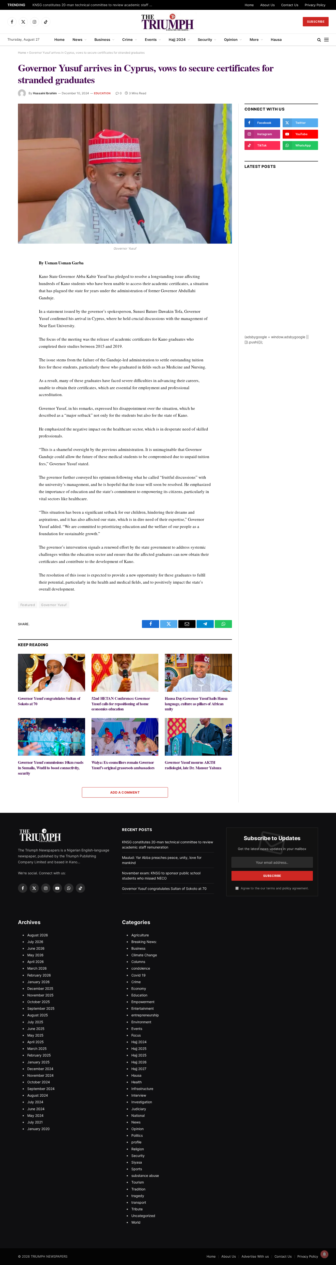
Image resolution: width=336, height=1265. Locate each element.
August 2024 (37, 1095)
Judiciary (138, 1109)
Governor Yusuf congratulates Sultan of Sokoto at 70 (49, 701)
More (254, 39)
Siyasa (136, 1162)
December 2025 (40, 988)
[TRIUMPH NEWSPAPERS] (168, 21)
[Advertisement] (281, 260)
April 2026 (35, 962)
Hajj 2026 (139, 1062)
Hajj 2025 (139, 1048)
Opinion (231, 39)
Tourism (137, 1182)
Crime (127, 39)
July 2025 (35, 1022)
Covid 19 (138, 975)
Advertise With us (255, 1256)
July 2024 (35, 1102)
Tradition (138, 1189)
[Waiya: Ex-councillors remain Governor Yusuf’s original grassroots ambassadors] (125, 737)
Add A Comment (125, 792)
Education (102, 93)
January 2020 (38, 1129)
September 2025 (41, 1008)
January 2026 (38, 982)
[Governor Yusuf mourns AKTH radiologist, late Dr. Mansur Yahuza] (198, 737)
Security (205, 39)
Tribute (137, 1209)
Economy (138, 988)
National (138, 1115)
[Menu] (326, 39)
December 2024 (40, 1069)
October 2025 (38, 1002)
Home (249, 5)
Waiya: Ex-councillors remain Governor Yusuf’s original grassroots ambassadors (123, 765)
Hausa (276, 39)
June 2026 (36, 948)
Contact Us (289, 5)
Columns (138, 962)
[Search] (319, 39)
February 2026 (39, 975)
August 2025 (37, 1015)
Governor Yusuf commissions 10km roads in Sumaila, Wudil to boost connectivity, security (50, 768)
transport (138, 1202)
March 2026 (37, 968)
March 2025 (37, 1048)
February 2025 (39, 1055)
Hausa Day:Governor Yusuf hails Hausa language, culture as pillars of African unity (196, 704)
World (135, 1222)
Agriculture (140, 935)
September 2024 (41, 1089)
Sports (136, 1169)
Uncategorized (143, 1216)
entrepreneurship (145, 1015)
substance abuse (145, 1175)
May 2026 (35, 955)
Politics (137, 1135)
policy (286, 888)
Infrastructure (142, 1089)
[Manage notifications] (324, 1254)
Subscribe (315, 21)
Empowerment (142, 1002)
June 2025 (36, 1028)
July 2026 (35, 942)
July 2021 (35, 1122)
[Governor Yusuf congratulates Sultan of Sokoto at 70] (51, 672)
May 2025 (35, 1035)
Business (102, 39)
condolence (140, 968)
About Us (267, 5)
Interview (138, 1095)
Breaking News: (144, 942)
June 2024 (36, 1109)
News (77, 39)
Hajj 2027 (138, 1069)
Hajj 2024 (177, 39)
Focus (136, 1035)
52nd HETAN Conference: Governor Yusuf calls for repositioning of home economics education (121, 704)
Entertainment (142, 1008)
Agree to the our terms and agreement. (274, 888)
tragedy (137, 1196)
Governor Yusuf (54, 605)
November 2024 (40, 1075)
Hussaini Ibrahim (45, 93)
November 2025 (40, 995)
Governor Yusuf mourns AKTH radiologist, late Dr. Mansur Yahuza (193, 765)
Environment (141, 1022)
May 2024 (35, 1115)
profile (136, 1142)
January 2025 (38, 1062)
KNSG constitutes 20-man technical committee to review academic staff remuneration (93, 5)
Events (151, 39)
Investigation (141, 1102)
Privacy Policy (315, 5)
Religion (137, 1149)
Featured (27, 605)
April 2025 (35, 1042)
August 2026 (37, 935)
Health (136, 1082)
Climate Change (144, 955)
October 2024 (38, 1082)
